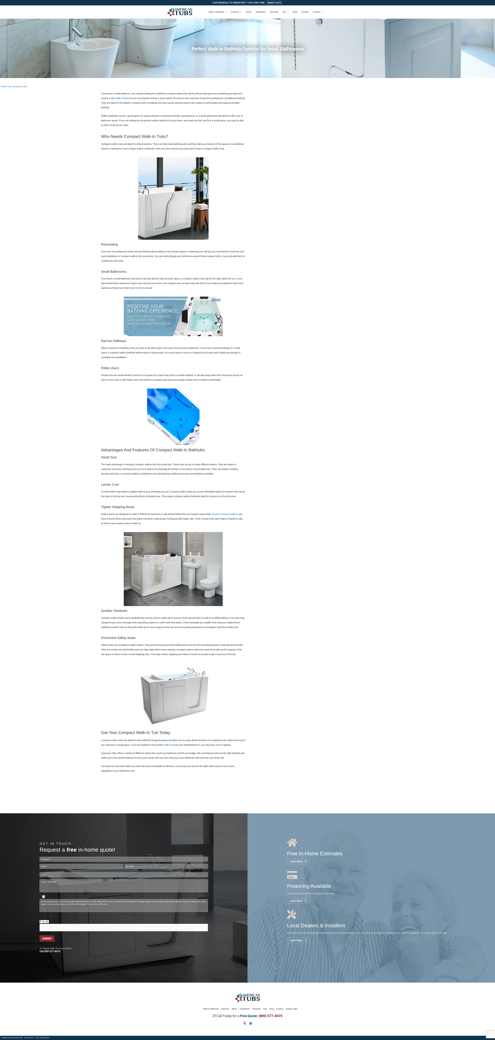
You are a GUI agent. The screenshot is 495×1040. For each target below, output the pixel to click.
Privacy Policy (28, 1038)
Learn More (298, 861)
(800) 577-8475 (270, 1016)
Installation (245, 1009)
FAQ (265, 1009)
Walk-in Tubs (6, 86)
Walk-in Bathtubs (211, 1009)
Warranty (256, 1009)
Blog (272, 1009)
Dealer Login (291, 1009)
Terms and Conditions (42, 1038)
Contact (279, 1009)
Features (225, 1009)
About (234, 1009)
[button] (217, 12)
